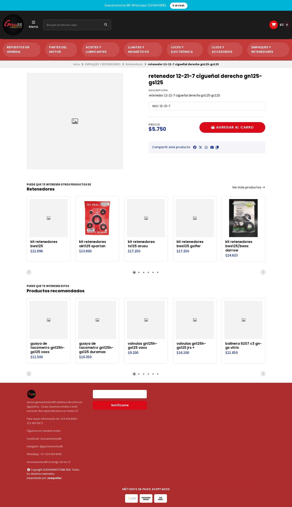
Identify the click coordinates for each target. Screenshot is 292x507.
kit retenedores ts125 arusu (141, 244)
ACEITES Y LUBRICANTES (96, 49)
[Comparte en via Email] (212, 147)
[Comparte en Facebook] (195, 147)
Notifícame (119, 405)
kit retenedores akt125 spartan (92, 244)
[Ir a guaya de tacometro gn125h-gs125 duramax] (97, 319)
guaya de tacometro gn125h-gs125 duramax (96, 347)
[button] (217, 147)
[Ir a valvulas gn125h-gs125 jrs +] (194, 319)
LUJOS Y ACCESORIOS (222, 49)
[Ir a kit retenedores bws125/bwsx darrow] (243, 218)
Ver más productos (247, 187)
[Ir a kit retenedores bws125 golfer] (194, 218)
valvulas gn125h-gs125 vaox (142, 345)
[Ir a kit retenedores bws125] (48, 218)
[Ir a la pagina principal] (13, 24)
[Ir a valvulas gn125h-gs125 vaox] (146, 319)
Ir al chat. (179, 5)
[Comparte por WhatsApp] (206, 147)
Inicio (76, 64)
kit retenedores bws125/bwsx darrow (238, 246)
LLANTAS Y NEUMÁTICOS (138, 49)
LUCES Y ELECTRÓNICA (182, 49)
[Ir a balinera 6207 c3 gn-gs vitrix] (243, 319)
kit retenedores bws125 (43, 244)
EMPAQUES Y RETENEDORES (262, 49)
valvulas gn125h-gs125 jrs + (191, 345)
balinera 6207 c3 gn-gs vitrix (243, 345)
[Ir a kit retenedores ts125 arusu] (146, 218)
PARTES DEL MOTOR (58, 49)
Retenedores (134, 64)
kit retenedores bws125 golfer (190, 244)
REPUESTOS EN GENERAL (18, 49)
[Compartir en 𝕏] (200, 147)
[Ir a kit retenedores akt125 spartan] (97, 218)
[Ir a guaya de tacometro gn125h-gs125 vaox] (48, 319)
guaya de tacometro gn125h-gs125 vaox (47, 347)
